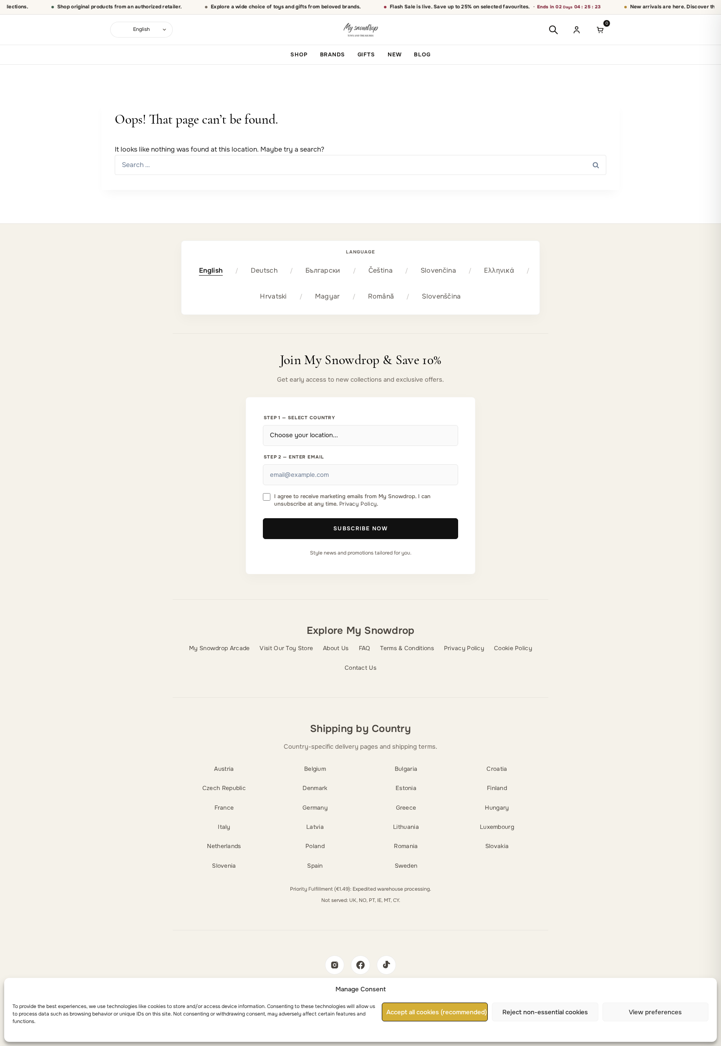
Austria (224, 768)
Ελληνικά (499, 270)
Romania (406, 846)
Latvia (315, 827)
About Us (335, 648)
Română (381, 296)
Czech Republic (224, 788)
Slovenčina (438, 270)
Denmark (315, 788)
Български (322, 270)
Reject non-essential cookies (545, 1012)
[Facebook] (360, 965)
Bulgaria (406, 768)
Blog (422, 54)
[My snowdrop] (360, 30)
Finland (497, 788)
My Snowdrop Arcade (219, 648)
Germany (315, 807)
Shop (298, 54)
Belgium (315, 768)
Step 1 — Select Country (299, 417)
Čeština (380, 270)
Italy (224, 827)
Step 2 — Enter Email (294, 457)
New (395, 54)
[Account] (576, 30)
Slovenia (224, 865)
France (224, 807)
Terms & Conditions (407, 648)
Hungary (497, 807)
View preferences (655, 1012)
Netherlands (224, 846)
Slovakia (497, 846)
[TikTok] (386, 965)
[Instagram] (334, 965)
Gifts (366, 54)
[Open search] (553, 30)
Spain (315, 865)
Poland (315, 846)
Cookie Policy (513, 648)
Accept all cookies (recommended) (436, 1012)
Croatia (497, 768)
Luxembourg (497, 827)
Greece (406, 807)
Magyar (327, 296)
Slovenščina (441, 296)
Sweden (406, 865)
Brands (332, 54)
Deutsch (264, 270)
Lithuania (406, 827)
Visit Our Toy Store (286, 648)
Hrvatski (273, 296)
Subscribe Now (360, 528)
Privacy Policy (358, 503)
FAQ (365, 648)
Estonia (406, 788)
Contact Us (360, 667)
